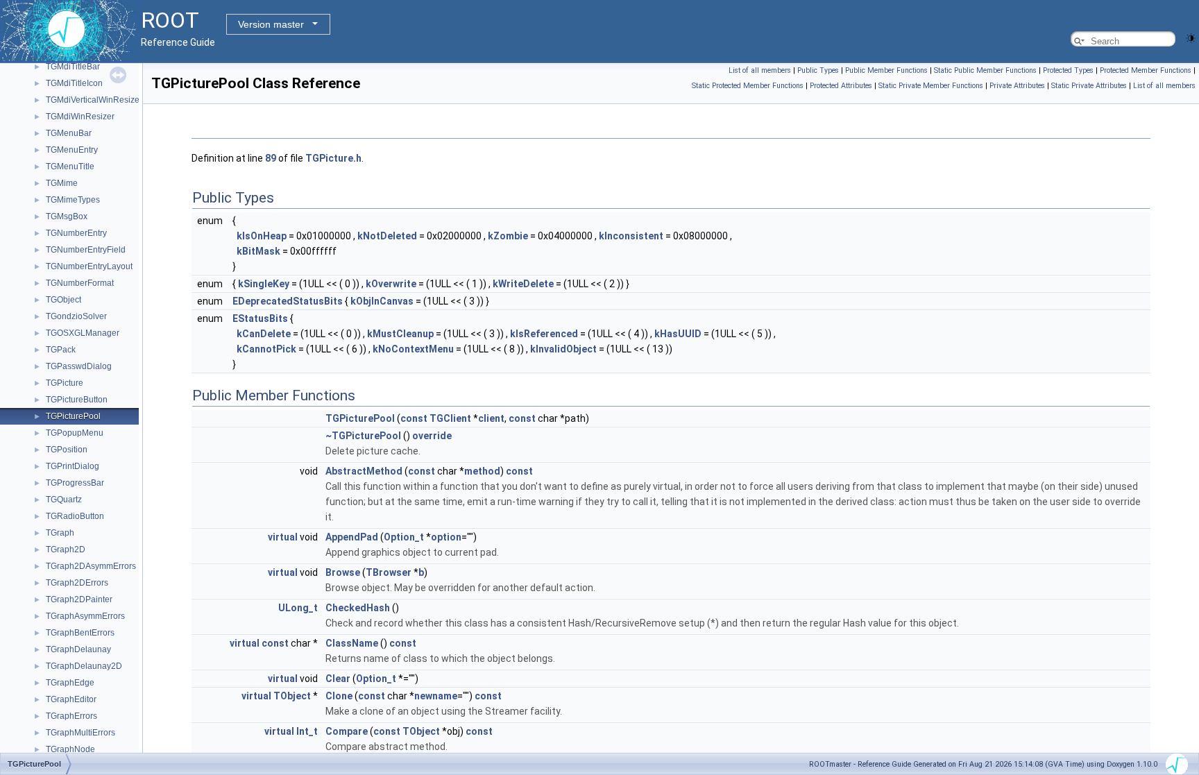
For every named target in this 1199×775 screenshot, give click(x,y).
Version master (271, 24)
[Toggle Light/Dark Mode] (1191, 37)
